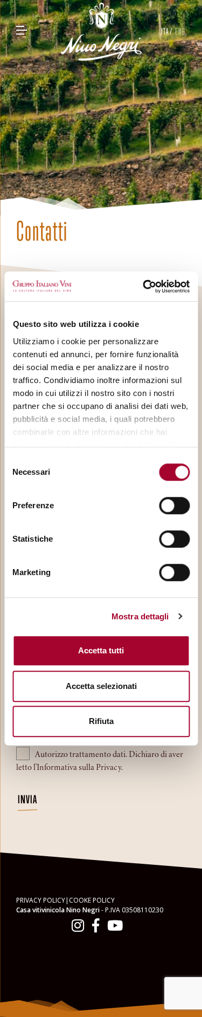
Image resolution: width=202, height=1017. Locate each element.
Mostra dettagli (140, 616)
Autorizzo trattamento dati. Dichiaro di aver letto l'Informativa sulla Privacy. (99, 760)
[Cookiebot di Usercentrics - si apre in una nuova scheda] (144, 286)
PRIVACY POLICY (40, 900)
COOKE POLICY (92, 900)
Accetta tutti (101, 650)
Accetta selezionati (101, 686)
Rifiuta (101, 721)
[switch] (174, 505)
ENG (180, 31)
